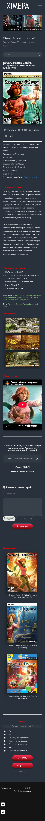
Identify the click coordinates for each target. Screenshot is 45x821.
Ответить (22, 758)
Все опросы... (22, 771)
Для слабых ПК (23, 298)
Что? (11, 747)
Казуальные (25, 300)
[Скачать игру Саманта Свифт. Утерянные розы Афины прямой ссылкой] (22, 458)
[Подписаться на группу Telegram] (3, 804)
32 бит (5, 306)
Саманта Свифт (15, 304)
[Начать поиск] (38, 54)
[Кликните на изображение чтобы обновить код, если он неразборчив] (9, 518)
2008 (5, 300)
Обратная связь (24, 791)
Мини (38, 295)
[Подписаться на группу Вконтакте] (3, 812)
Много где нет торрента (18, 741)
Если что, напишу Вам (18, 751)
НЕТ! (11, 734)
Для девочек (9, 298)
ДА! (10, 731)
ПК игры (7, 38)
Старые (34, 298)
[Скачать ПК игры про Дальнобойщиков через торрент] (12, 23)
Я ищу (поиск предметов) (24, 38)
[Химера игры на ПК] (18, 5)
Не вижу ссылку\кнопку (19, 738)
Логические (13, 300)
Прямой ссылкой (30, 304)
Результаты (22, 766)
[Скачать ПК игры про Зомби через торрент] (32, 23)
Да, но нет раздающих (18, 744)
